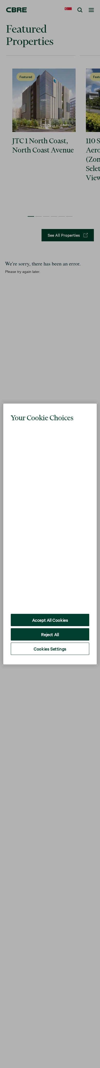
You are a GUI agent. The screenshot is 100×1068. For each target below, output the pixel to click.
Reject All (50, 623)
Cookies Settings (50, 637)
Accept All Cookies (50, 608)
